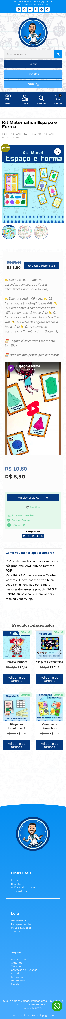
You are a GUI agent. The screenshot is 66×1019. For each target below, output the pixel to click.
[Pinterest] (41, 9)
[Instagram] (24, 9)
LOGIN (24, 103)
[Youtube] (30, 9)
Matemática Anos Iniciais (23, 134)
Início (5, 134)
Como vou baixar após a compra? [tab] (30, 553)
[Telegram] (47, 9)
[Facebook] (18, 9)
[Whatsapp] (36, 9)
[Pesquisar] (58, 54)
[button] (8, 97)
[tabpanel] (33, 582)
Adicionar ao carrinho (16, 679)
